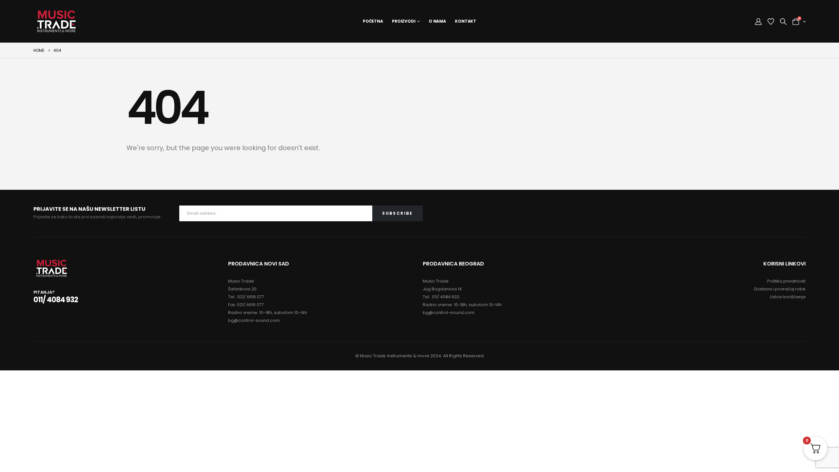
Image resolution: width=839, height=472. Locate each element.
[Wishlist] (771, 22)
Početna (373, 21)
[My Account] (758, 22)
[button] (783, 22)
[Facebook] (783, 213)
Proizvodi (404, 21)
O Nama (437, 21)
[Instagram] (798, 213)
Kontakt (465, 21)
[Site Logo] (56, 21)
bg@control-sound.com (254, 320)
